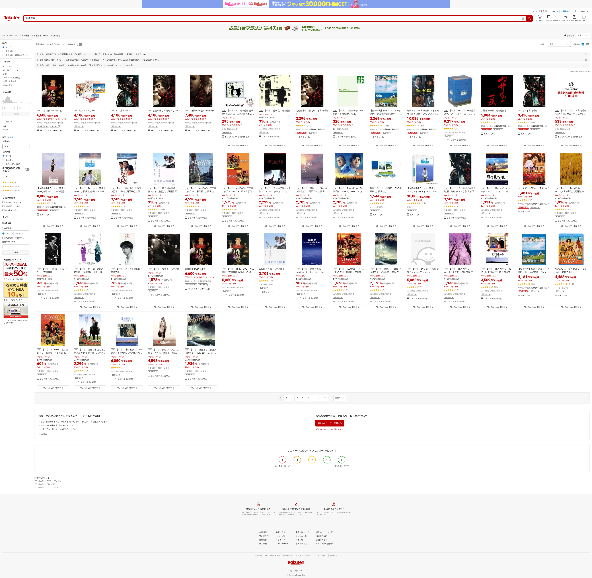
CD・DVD (39, 481)
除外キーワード (8, 242)
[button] (581, 12)
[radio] (3, 47)
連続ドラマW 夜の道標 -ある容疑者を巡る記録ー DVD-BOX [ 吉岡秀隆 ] (423, 113)
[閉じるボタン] (586, 54)
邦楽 (55, 484)
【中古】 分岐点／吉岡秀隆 (277, 110)
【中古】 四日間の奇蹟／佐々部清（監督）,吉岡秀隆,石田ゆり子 (163, 191)
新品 (4, 126)
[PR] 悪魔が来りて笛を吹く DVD (163, 110)
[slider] (2, 103)
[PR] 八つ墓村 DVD (120, 110)
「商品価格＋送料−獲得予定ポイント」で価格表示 (55, 44)
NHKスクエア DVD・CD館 (51, 131)
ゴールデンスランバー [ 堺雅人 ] (533, 188)
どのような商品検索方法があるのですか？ (58, 425)
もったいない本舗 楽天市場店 (237, 137)
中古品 (5, 130)
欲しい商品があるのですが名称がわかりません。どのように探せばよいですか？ (74, 422)
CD (48, 484)
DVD (49, 481)
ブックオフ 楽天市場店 (271, 137)
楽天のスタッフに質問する (330, 423)
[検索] (529, 18)
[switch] (27, 169)
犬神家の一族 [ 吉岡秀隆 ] (493, 110)
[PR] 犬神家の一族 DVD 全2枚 (199, 110)
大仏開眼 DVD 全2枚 (195, 269)
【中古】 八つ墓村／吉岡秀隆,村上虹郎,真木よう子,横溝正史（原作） (460, 191)
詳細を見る (129, 65)
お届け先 (6, 141)
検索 (17, 114)
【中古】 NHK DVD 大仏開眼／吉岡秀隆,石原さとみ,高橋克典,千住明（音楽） (238, 272)
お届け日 (6, 152)
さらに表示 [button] (7, 85)
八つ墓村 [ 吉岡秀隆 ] (528, 110)
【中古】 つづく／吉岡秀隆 (166, 269)
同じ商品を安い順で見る (238, 145)
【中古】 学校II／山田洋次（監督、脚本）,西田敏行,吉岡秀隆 (126, 191)
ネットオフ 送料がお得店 (346, 137)
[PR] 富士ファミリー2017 (86, 110)
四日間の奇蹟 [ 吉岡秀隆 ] (271, 269)
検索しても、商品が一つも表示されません (58, 429)
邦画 (56, 487)
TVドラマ (58, 481)
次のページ (339, 398)
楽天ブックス (304, 137)
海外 (11, 137)
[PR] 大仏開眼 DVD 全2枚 (49, 110)
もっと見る (43, 434)
